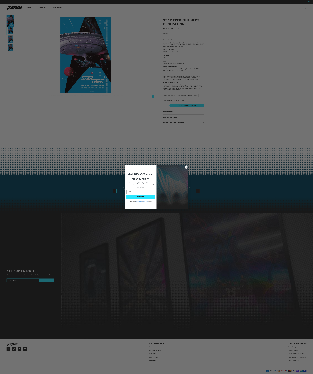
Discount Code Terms (139, 201)
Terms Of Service (145, 201)
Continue (141, 197)
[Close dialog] (186, 167)
